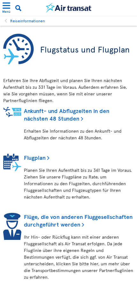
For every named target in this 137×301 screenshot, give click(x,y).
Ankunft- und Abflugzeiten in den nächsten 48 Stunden (66, 114)
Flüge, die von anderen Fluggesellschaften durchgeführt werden (78, 220)
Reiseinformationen (27, 20)
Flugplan (35, 157)
